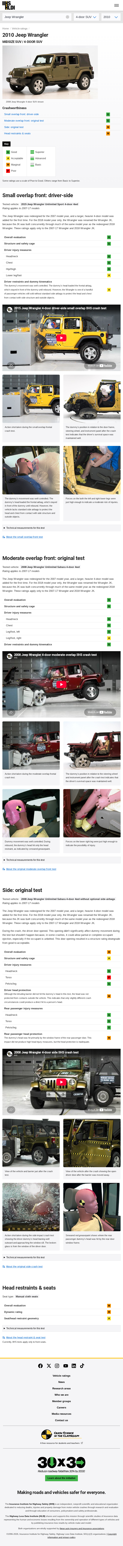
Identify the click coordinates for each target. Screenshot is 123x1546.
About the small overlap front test (24, 536)
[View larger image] (31, 399)
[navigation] (116, 5)
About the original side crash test (24, 1266)
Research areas (61, 1388)
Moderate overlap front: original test (24, 120)
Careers (61, 1407)
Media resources (61, 1413)
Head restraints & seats (17, 133)
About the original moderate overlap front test (31, 869)
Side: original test (14, 127)
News (61, 1382)
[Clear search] (67, 16)
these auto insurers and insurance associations (82, 1528)
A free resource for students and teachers (59, 1443)
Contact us (61, 1420)
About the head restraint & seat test (25, 1337)
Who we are (62, 1394)
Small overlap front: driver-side (21, 114)
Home (5, 28)
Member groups (61, 1401)
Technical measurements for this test (25, 528)
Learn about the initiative (61, 1478)
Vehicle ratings (19, 28)
